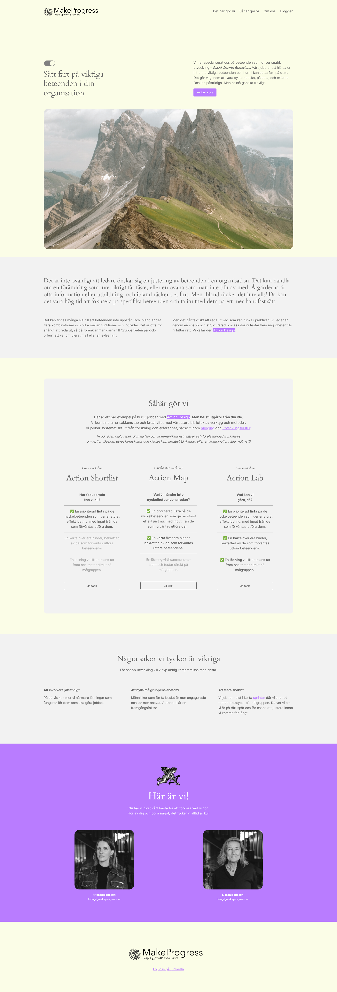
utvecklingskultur (236, 428)
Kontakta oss (205, 92)
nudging (207, 428)
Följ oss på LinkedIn (168, 969)
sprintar (259, 698)
